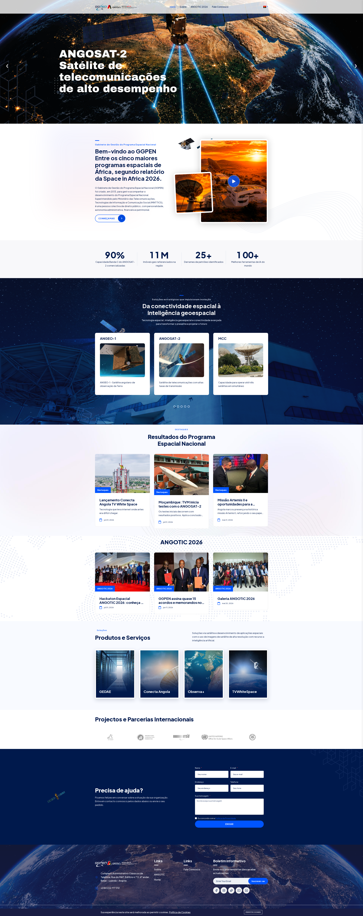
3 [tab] (182, 406)
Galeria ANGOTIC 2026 (236, 598)
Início (173, 6)
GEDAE (105, 691)
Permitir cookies (253, 912)
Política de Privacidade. (225, 818)
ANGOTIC (159, 874)
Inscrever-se (258, 881)
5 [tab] (189, 406)
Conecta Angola (157, 691)
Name (197, 768)
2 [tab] (178, 406)
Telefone (234, 782)
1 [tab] (174, 406)
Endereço (199, 782)
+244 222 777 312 (110, 887)
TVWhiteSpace (244, 691)
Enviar (229, 824)
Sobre (183, 6)
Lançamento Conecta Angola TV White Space (118, 502)
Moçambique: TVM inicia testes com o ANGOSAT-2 (180, 504)
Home (157, 879)
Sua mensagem (202, 796)
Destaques (102, 490)
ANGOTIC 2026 (199, 6)
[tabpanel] (181, 366)
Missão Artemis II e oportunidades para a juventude (235, 504)
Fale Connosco (220, 6)
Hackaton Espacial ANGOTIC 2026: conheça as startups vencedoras (122, 602)
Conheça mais (106, 218)
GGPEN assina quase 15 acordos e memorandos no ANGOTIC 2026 (180, 602)
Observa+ (196, 691)
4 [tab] (185, 406)
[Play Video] (234, 181)
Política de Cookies (179, 912)
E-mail (233, 768)
